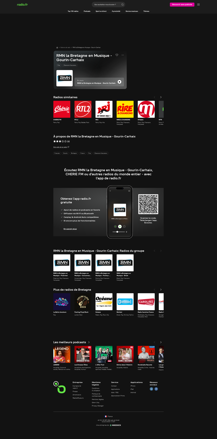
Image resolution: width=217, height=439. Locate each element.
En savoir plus (70, 229)
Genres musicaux (132, 11)
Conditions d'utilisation (96, 389)
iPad (132, 389)
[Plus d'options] (122, 55)
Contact (114, 386)
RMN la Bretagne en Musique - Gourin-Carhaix (96, 83)
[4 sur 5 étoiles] (62, 141)
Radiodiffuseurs (78, 398)
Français (57, 153)
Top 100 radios (73, 11)
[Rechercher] (122, 4)
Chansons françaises (70, 65)
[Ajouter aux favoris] (117, 55)
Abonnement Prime (118, 396)
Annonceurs (77, 395)
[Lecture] (119, 82)
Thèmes (146, 11)
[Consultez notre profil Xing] (156, 389)
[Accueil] (57, 47)
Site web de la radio (60, 147)
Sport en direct (101, 11)
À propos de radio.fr (77, 387)
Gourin (65, 153)
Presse (75, 391)
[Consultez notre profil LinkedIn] (151, 389)
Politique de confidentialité (97, 395)
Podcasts (87, 11)
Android (133, 392)
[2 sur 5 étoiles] (57, 141)
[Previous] (154, 96)
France (82, 153)
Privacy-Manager (98, 406)
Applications (115, 389)
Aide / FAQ (114, 392)
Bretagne (74, 153)
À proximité (116, 11)
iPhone (133, 386)
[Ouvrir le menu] (198, 4)
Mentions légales (98, 399)
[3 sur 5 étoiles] (60, 141)
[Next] (161, 96)
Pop (59, 65)
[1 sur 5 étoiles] (54, 141)
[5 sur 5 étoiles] (65, 141)
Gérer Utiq (95, 402)
